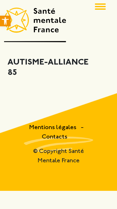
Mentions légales (53, 127)
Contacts (54, 137)
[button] (5, 21)
